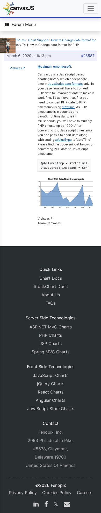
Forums (20, 40)
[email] (66, 504)
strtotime (68, 107)
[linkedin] (36, 504)
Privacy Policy (23, 492)
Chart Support (38, 40)
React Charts (50, 392)
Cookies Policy (56, 492)
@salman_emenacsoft (54, 66)
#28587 (88, 55)
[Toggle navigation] (90, 8)
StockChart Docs (51, 286)
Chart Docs (50, 278)
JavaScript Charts (50, 375)
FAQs (50, 303)
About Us (50, 294)
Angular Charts (50, 400)
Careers (84, 492)
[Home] (18, 8)
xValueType (63, 140)
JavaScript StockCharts (50, 408)
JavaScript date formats (65, 84)
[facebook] (46, 504)
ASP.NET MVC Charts (51, 326)
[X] (55, 504)
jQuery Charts (50, 383)
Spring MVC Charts (50, 351)
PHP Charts (50, 335)
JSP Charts (51, 343)
